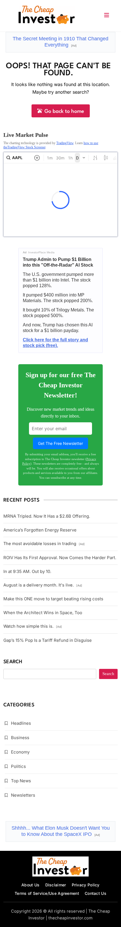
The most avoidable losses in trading (44, 543)
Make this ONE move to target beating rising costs (53, 598)
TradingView (64, 143)
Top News (21, 780)
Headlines (21, 723)
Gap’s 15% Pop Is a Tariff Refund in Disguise (47, 640)
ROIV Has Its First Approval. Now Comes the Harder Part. (59, 557)
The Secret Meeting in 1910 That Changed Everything (60, 42)
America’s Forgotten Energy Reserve (40, 530)
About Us (30, 884)
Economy (20, 752)
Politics (18, 766)
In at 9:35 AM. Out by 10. (27, 571)
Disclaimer (55, 884)
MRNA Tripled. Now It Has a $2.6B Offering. (46, 516)
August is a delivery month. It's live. (42, 585)
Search (13, 662)
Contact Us (95, 893)
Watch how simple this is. (32, 626)
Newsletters (23, 795)
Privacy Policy (86, 884)
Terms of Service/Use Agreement (47, 893)
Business (20, 737)
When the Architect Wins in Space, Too (42, 612)
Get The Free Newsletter (60, 443)
